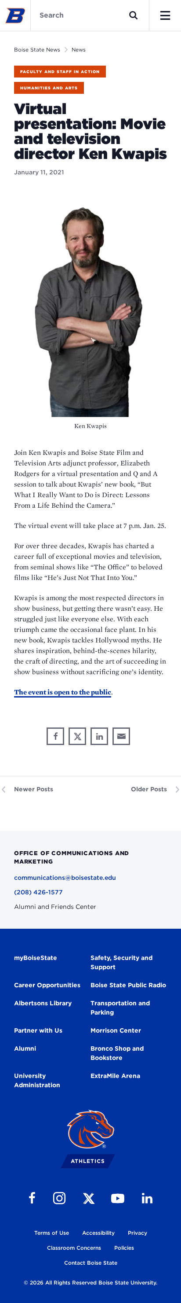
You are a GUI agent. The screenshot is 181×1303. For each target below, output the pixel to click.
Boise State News (37, 49)
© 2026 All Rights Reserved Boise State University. (90, 1282)
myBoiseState (35, 957)
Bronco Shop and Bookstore (117, 1053)
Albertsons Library (43, 1003)
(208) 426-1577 (38, 892)
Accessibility (98, 1232)
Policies (124, 1247)
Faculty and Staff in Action (60, 71)
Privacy (137, 1232)
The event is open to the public (62, 692)
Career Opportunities (47, 985)
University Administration (37, 1080)
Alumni (25, 1048)
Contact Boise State (90, 1262)
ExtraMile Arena (115, 1075)
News (79, 49)
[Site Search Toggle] (133, 15)
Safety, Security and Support (121, 962)
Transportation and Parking (120, 1008)
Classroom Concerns (74, 1247)
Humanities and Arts (49, 87)
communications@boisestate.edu (65, 877)
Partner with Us (38, 1030)
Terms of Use (51, 1232)
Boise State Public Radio (128, 985)
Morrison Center (115, 1030)
